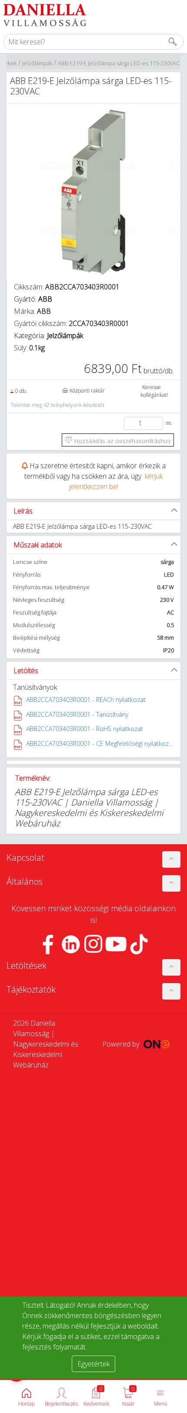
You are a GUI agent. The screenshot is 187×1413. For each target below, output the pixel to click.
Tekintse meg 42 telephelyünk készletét (57, 405)
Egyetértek (93, 1364)
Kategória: (48, 335)
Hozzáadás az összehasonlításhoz (122, 440)
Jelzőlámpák (37, 63)
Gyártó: (33, 299)
